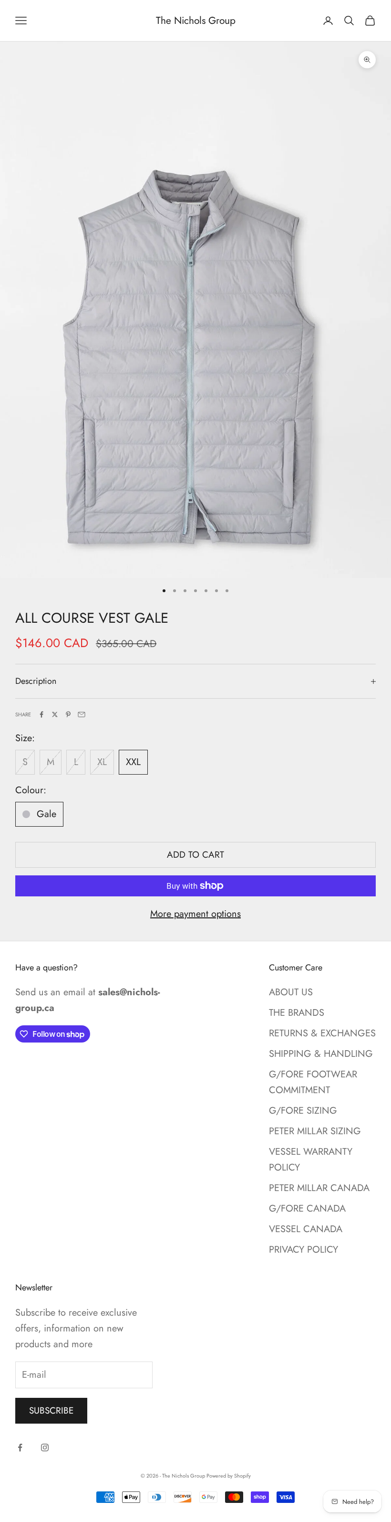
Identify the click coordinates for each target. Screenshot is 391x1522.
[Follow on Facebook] (20, 1447)
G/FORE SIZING (303, 1111)
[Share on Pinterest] (68, 714)
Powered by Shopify (228, 1475)
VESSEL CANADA (305, 1229)
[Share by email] (81, 714)
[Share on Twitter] (55, 714)
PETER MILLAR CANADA (319, 1188)
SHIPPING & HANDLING (321, 1054)
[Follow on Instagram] (45, 1447)
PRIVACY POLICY (303, 1249)
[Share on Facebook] (41, 714)
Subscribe (51, 1410)
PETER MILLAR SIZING (315, 1131)
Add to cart (195, 854)
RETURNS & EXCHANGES (322, 1033)
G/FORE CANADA (307, 1208)
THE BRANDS (296, 1013)
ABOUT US (291, 992)
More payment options (195, 914)
